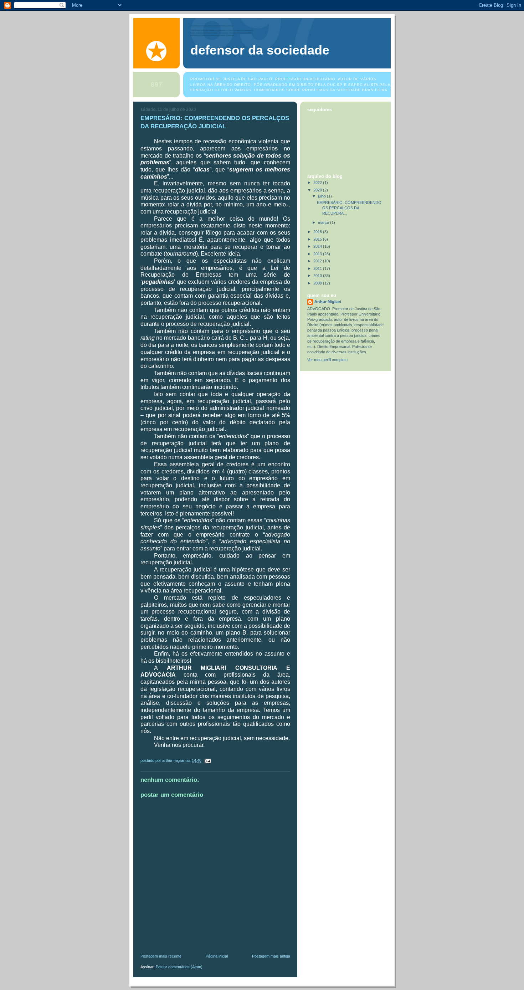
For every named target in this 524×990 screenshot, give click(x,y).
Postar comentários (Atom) (179, 967)
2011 (318, 268)
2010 (318, 275)
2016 (318, 232)
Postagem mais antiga (271, 956)
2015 (318, 239)
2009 (318, 283)
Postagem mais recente (160, 956)
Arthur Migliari (327, 301)
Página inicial (217, 956)
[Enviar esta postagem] (207, 760)
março (324, 222)
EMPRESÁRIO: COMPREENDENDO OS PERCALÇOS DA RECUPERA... (349, 207)
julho (322, 196)
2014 (318, 246)
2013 (318, 254)
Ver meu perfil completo (327, 360)
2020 (318, 190)
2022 (318, 182)
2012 (318, 261)
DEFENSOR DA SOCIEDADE (259, 50)
